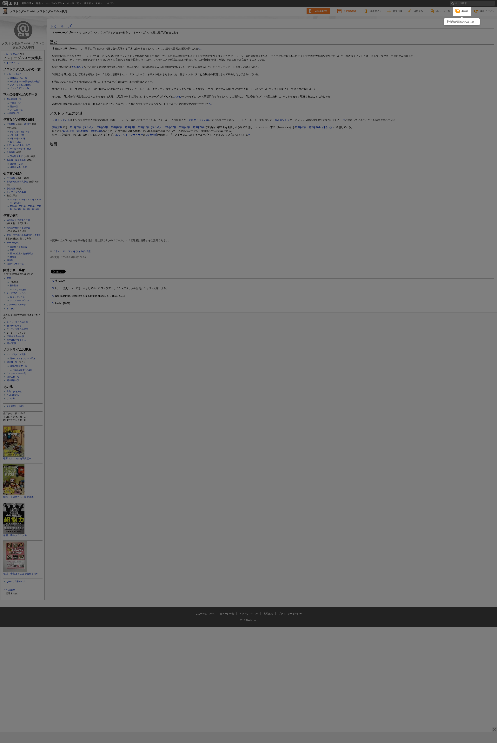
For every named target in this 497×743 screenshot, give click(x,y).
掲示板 (464, 11)
